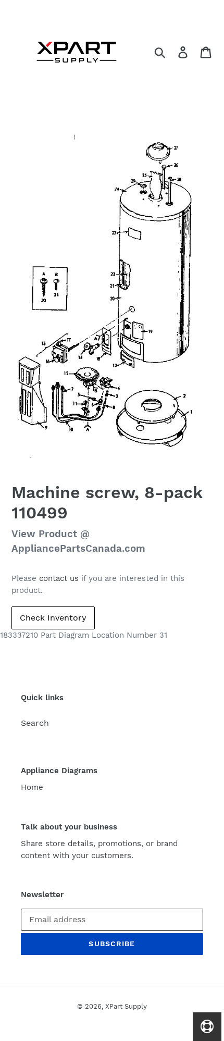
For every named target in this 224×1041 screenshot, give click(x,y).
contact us (59, 578)
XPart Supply (126, 1006)
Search (35, 723)
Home (32, 787)
